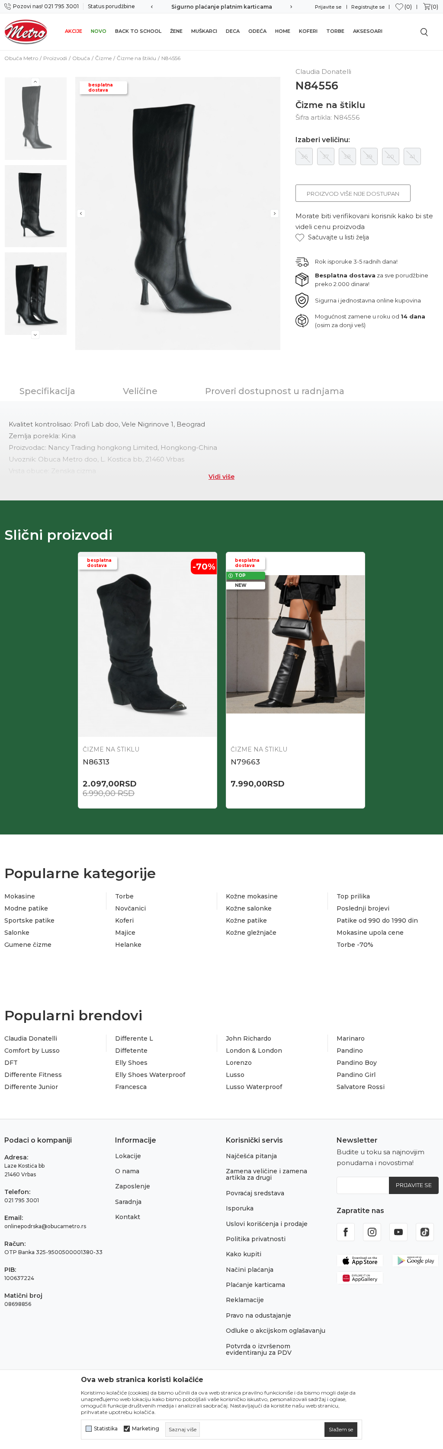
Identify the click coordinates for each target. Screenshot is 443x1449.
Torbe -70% (355, 945)
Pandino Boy (357, 1063)
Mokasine (19, 896)
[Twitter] (424, 1232)
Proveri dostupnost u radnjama (274, 391)
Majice (125, 932)
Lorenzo (239, 1063)
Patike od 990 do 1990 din (377, 920)
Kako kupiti (243, 1254)
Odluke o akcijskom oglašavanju (275, 1330)
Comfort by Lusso (32, 1050)
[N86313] (147, 644)
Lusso (235, 1075)
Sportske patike (29, 920)
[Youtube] (398, 1232)
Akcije (73, 31)
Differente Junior (31, 1087)
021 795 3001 (21, 1200)
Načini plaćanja (249, 1270)
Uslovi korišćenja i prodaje (267, 1224)
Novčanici (130, 908)
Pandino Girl (356, 1075)
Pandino (350, 1050)
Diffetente (131, 1050)
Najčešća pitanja (251, 1156)
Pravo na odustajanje (258, 1315)
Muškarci (204, 31)
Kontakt (127, 1217)
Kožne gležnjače (251, 932)
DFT (11, 1063)
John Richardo (248, 1038)
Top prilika (353, 896)
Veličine (140, 391)
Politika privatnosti (256, 1239)
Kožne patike (246, 920)
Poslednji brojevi (363, 908)
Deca (233, 31)
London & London (254, 1050)
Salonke (16, 932)
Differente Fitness (33, 1075)
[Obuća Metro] (26, 31)
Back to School (138, 31)
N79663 (245, 762)
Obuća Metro (21, 58)
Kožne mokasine (252, 896)
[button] (332, 237)
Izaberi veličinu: (322, 140)
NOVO (98, 31)
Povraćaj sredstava (255, 1193)
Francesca (131, 1087)
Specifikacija (47, 391)
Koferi (308, 31)
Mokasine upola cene (370, 932)
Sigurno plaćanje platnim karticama (221, 6)
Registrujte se (368, 7)
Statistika (106, 1428)
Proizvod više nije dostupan (353, 193)
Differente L (134, 1038)
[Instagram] (372, 1232)
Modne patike (26, 908)
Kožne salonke (249, 908)
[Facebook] (345, 1232)
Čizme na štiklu (136, 58)
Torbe (335, 31)
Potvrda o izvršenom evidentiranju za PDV (259, 1349)
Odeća (257, 31)
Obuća (81, 58)
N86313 (96, 762)
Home (282, 31)
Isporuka (240, 1208)
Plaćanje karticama (255, 1285)
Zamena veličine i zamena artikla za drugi (266, 1174)
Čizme (103, 58)
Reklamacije (245, 1300)
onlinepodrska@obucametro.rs (45, 1226)
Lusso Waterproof (254, 1087)
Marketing (145, 1428)
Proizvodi (55, 58)
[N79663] (295, 644)
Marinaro (351, 1038)
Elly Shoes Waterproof (150, 1075)
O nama (127, 1171)
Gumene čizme (27, 945)
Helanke (128, 945)
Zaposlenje (132, 1186)
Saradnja (128, 1202)
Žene (176, 31)
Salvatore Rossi (361, 1087)
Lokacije (128, 1156)
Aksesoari (367, 31)
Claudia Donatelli (30, 1038)
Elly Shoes (131, 1063)
